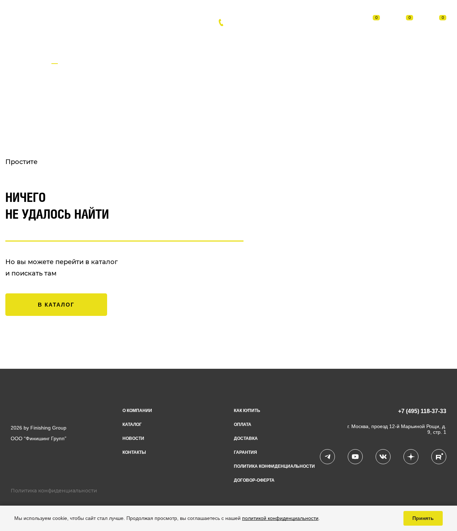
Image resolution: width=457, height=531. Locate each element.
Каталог (91, 40)
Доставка (220, 40)
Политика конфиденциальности (274, 466)
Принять (423, 518)
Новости (135, 40)
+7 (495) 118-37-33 (261, 22)
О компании (137, 410)
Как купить (247, 410)
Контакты (308, 40)
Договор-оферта (254, 480)
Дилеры (264, 40)
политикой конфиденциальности (280, 518)
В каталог (56, 305)
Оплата (177, 40)
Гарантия (245, 452)
